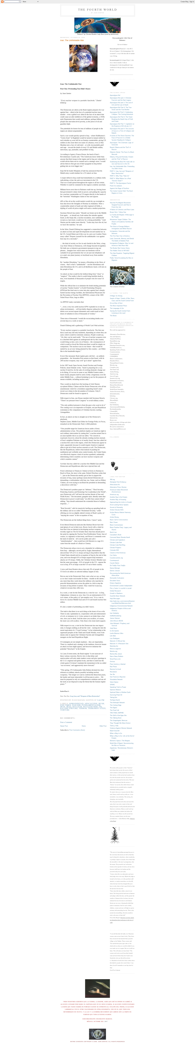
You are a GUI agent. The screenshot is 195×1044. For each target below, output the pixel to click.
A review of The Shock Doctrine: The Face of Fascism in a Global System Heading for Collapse (122, 138)
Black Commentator (116, 525)
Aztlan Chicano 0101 (116, 510)
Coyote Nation (114, 563)
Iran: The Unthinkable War (72, 40)
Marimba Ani (114, 646)
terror (83, 708)
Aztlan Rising (114, 517)
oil (100, 707)
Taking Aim (113, 697)
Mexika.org (113, 651)
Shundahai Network (116, 679)
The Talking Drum (115, 718)
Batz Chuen (114, 522)
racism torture (69, 708)
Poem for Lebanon (116, 186)
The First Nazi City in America (120, 236)
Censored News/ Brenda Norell (120, 537)
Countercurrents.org (116, 558)
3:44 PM (100, 700)
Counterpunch (114, 560)
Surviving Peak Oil (116, 695)
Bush (101, 704)
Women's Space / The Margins (120, 740)
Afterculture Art (115, 484)
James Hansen (115, 618)
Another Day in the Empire (118, 497)
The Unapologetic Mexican (118, 720)
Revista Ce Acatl (115, 669)
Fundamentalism (91, 705)
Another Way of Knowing (118, 499)
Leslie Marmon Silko (116, 633)
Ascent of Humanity (116, 507)
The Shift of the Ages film (118, 715)
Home (84, 726)
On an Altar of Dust (116, 303)
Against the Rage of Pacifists (119, 188)
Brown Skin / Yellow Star (118, 212)
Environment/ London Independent (121, 586)
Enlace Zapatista (115, 583)
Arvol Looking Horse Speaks (119, 505)
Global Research (115, 591)
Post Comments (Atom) (77, 730)
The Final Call (114, 710)
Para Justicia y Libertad (117, 664)
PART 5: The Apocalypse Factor (120, 183)
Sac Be (112, 674)
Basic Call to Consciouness (119, 520)
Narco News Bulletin (116, 656)
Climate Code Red (116, 542)
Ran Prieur (113, 666)
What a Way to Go (116, 733)
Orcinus (112, 661)
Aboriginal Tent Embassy (118, 482)
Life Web (113, 636)
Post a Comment (66, 722)
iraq (68, 707)
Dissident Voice (115, 580)
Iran (62, 707)
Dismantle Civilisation (117, 578)
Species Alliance (115, 690)
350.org (112, 479)
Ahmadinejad (76, 704)
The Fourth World (97, 9)
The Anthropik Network (117, 702)
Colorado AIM (114, 550)
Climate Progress (115, 547)
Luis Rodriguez (115, 638)
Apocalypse (91, 704)
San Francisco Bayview (117, 677)
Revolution (113, 672)
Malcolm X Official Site (117, 641)
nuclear (77, 707)
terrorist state (97, 708)
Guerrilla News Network (117, 596)
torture (65, 710)
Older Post (103, 726)
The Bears (113, 315)
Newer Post (64, 726)
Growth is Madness (116, 593)
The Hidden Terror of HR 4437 (119, 250)
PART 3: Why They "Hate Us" (119, 176)
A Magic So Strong (116, 296)
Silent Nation (114, 682)
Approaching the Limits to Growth (121, 502)
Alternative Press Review (118, 487)
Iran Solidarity (114, 613)
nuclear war (90, 707)
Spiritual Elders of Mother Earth (120, 692)
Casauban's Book (115, 535)
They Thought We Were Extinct (120, 723)
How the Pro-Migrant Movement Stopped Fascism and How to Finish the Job (120, 205)
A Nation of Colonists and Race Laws (122, 209)
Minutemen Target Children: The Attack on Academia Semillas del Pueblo (121, 222)
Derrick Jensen (115, 571)
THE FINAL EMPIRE (117, 713)
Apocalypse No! (115, 95)
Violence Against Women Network (121, 728)
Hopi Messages (115, 598)
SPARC (112, 684)
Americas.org (114, 494)
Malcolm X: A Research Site (119, 643)
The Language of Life (117, 308)
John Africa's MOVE (116, 621)
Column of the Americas (118, 553)
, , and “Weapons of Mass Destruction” (86, 696)
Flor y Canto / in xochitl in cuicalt (120, 588)
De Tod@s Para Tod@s (117, 565)
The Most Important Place (118, 306)
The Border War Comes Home (120, 248)
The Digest (113, 707)
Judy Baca (113, 628)
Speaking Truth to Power (118, 687)
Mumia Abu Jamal (116, 654)
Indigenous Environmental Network (121, 606)
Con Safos (113, 555)
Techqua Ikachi (115, 700)
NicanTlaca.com (115, 659)
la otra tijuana (114, 631)
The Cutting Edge (115, 705)
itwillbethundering (115, 616)
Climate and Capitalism (117, 540)
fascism (76, 705)
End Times (65, 705)
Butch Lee (113, 532)
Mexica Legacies (115, 649)
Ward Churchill (114, 731)
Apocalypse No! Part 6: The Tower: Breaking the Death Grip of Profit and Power (121, 119)
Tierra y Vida (114, 726)
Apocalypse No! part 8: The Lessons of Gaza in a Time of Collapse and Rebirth (122, 131)
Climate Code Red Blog (117, 545)
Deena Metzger (115, 568)
